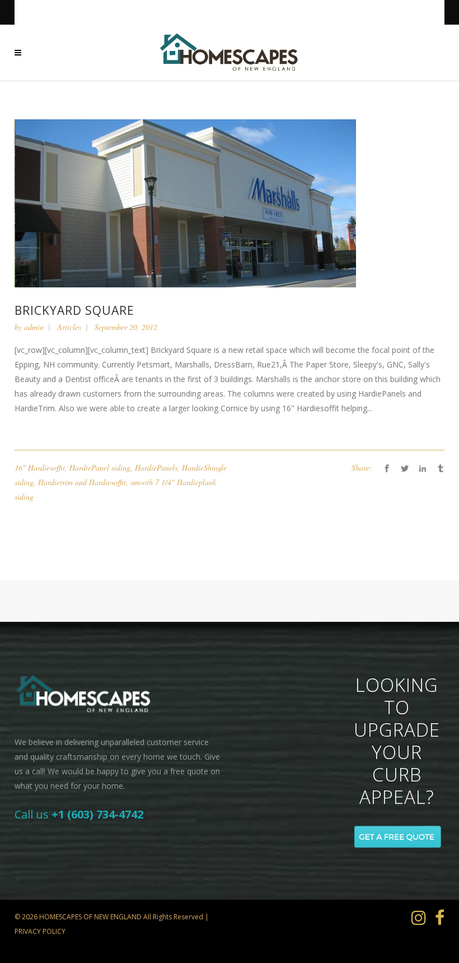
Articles (69, 327)
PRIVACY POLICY (40, 931)
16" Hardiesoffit (40, 467)
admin (34, 327)
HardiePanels (156, 467)
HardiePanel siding (99, 467)
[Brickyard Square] (185, 202)
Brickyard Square (74, 310)
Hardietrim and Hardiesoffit (82, 482)
